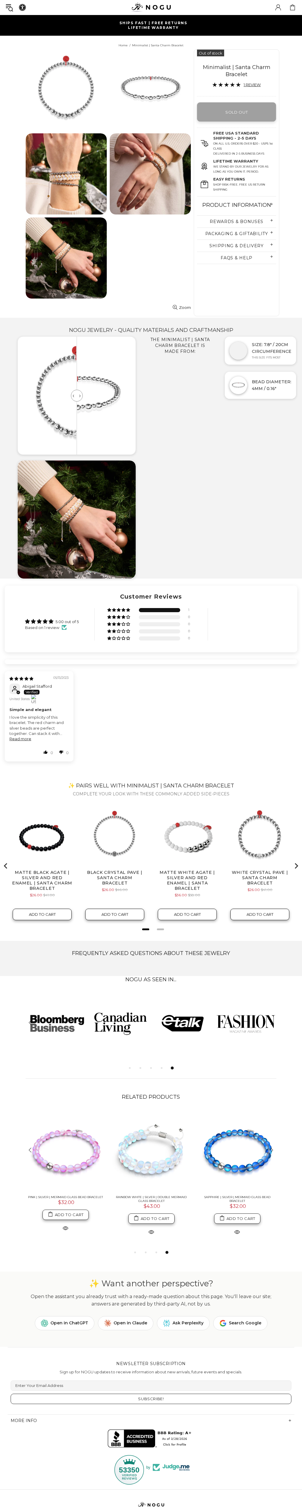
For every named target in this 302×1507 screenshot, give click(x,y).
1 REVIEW (252, 84)
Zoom (185, 307)
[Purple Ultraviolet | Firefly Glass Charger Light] (66, 1162)
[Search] (9, 7)
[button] (119, 610)
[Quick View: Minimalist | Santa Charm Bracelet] (65, 1243)
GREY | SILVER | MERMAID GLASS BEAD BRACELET (237, 1208)
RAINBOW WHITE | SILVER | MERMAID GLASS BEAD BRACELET (151, 1210)
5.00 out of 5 (67, 621)
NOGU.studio (151, 7)
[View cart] (292, 7)
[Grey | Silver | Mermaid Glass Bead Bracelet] (237, 1162)
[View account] (278, 7)
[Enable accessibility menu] (22, 7)
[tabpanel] (57, 1034)
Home (123, 45)
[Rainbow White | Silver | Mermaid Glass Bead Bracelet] (151, 1162)
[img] (21, 690)
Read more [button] (20, 750)
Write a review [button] (250, 624)
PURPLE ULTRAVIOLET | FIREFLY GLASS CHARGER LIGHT (65, 1210)
